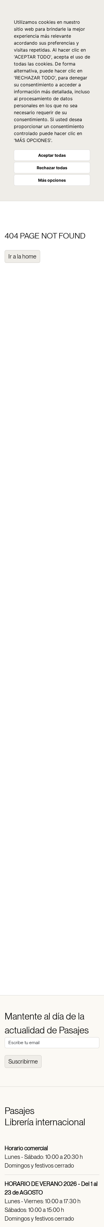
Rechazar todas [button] (52, 167)
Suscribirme (23, 1061)
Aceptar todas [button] (52, 155)
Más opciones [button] (52, 180)
